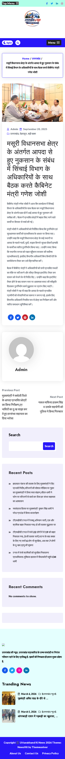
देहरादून (23, 133)
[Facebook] (5, 670)
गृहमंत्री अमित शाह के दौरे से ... (33, 698)
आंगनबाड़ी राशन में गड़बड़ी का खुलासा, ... (38, 716)
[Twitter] (12, 670)
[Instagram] (62, 3)
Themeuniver (40, 747)
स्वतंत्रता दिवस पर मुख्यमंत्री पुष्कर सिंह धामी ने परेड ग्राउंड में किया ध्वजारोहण (33, 510)
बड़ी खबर (32, 133)
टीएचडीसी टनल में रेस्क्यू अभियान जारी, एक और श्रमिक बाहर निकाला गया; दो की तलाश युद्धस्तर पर (34, 522)
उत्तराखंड (36, 58)
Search (14, 435)
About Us (15, 753)
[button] (10, 3)
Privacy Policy (50, 753)
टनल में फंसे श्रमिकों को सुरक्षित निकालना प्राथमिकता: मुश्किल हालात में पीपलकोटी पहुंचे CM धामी (34, 557)
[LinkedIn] (26, 670)
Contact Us (31, 753)
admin (21, 369)
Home (25, 58)
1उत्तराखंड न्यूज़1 (49, 693)
